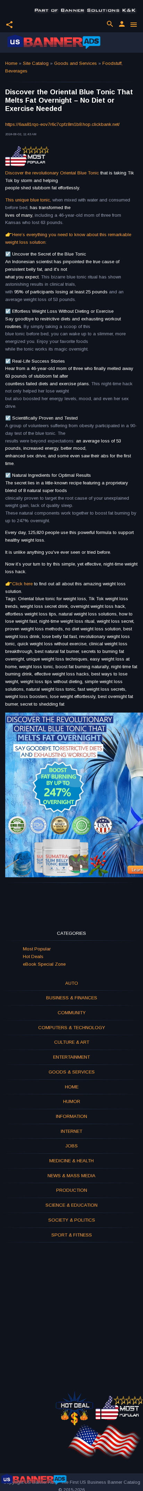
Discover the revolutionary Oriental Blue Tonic (52, 172)
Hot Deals (33, 956)
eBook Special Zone (44, 964)
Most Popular (37, 948)
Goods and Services (75, 63)
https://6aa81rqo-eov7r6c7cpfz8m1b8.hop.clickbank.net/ (62, 124)
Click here (22, 583)
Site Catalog (36, 63)
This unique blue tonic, (28, 199)
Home (11, 63)
